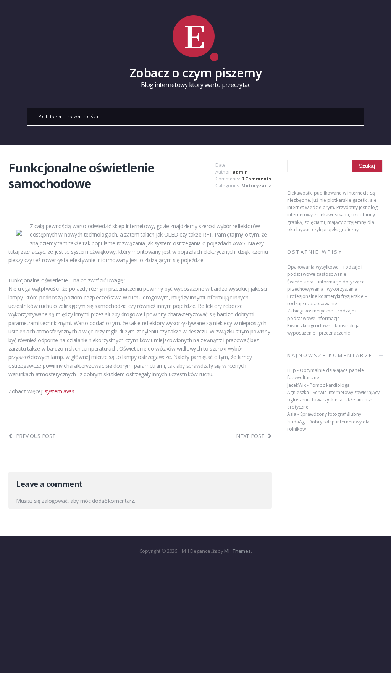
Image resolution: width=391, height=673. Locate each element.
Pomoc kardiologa (330, 385)
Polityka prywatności (69, 116)
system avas (59, 391)
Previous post (36, 436)
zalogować (54, 500)
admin (240, 172)
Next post (250, 436)
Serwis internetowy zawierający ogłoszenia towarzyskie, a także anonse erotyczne (333, 399)
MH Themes (237, 550)
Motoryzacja (256, 185)
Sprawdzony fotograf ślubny (330, 414)
